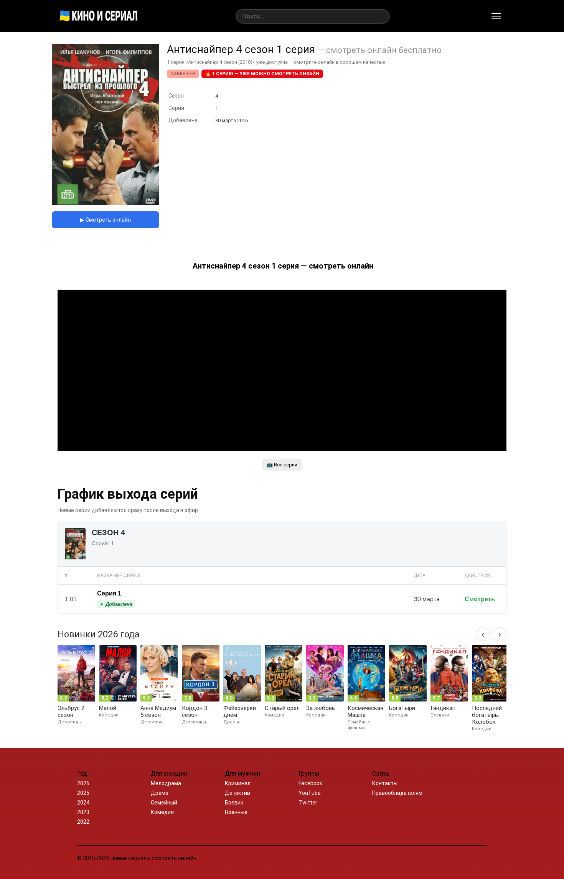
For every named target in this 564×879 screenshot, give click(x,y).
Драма (159, 793)
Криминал (238, 783)
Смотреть (480, 599)
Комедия (162, 812)
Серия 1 (109, 593)
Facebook (310, 783)
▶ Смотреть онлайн (105, 220)
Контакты (384, 783)
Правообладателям (397, 793)
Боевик (234, 802)
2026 (83, 783)
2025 (83, 793)
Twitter (307, 802)
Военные (236, 812)
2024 (83, 802)
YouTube (309, 793)
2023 (83, 812)
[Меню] (496, 16)
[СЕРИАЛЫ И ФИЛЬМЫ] (98, 16)
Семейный (164, 802)
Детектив (237, 793)
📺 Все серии (282, 465)
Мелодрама (166, 783)
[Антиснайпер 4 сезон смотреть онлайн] (105, 203)
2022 (83, 822)
